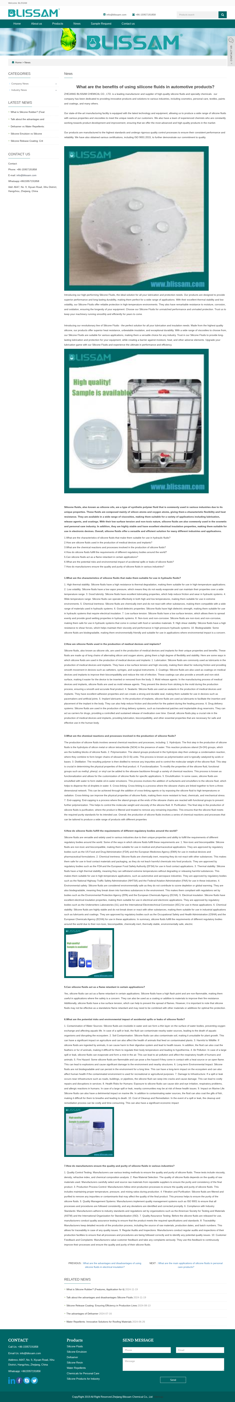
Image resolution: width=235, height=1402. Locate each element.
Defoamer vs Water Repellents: (28, 126)
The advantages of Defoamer (82, 1313)
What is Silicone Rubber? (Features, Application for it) (95, 1289)
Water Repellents (76, 1367)
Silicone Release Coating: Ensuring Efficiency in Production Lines (101, 1305)
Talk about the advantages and (27, 119)
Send (173, 1379)
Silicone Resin (75, 1362)
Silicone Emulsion (77, 1351)
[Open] (231, 51)
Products (57, 23)
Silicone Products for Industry (83, 1378)
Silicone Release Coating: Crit (27, 140)
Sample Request (101, 23)
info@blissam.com (116, 14)
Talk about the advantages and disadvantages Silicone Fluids (99, 1297)
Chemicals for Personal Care (83, 1373)
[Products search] (222, 14)
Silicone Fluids (75, 1346)
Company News (20, 83)
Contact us (128, 23)
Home (17, 23)
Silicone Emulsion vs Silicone (26, 133)
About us (36, 23)
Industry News (19, 90)
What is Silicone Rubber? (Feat (28, 112)
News (77, 23)
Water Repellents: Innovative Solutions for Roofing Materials (99, 1321)
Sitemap (158, 1396)
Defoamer (72, 1357)
